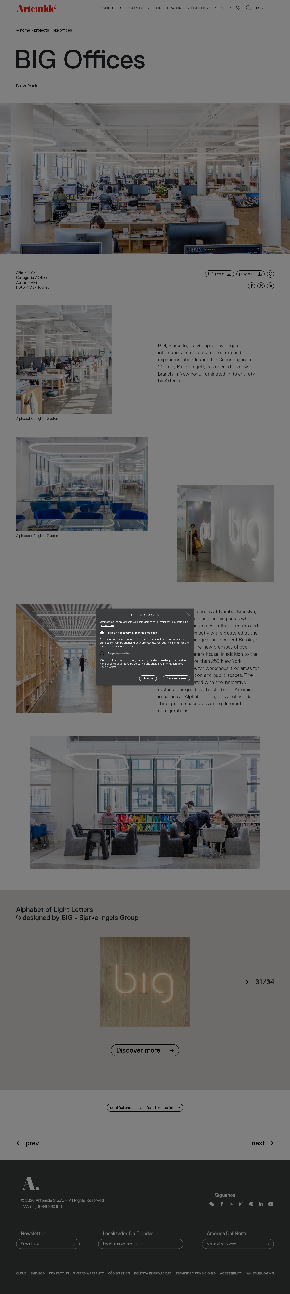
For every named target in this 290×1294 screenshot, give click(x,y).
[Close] (188, 614)
